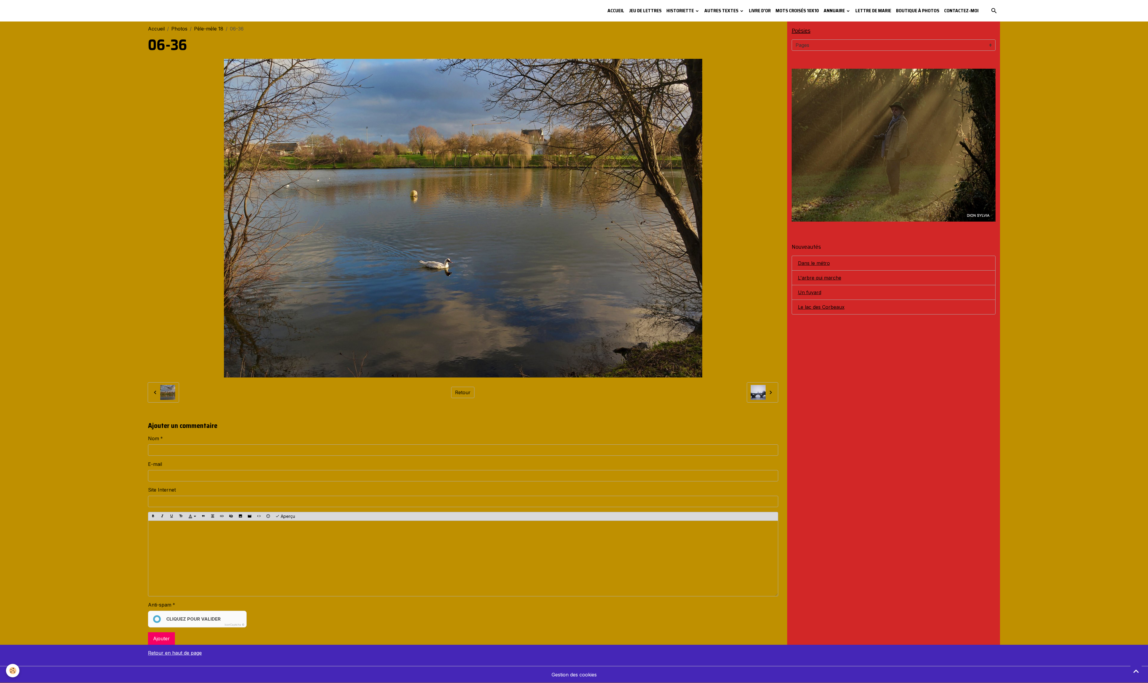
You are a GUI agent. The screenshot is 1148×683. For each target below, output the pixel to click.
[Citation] (203, 516)
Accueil (615, 10)
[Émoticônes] (268, 516)
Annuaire (835, 10)
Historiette (680, 10)
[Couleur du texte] (192, 516)
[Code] (259, 516)
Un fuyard (809, 292)
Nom (153, 438)
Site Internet (162, 490)
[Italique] (162, 516)
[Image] (240, 516)
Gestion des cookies (574, 675)
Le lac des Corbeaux (821, 307)
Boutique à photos (917, 10)
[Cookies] (12, 670)
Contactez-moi (961, 10)
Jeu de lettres (645, 10)
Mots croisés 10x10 (797, 10)
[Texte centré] (212, 516)
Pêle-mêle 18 (208, 29)
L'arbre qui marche (819, 278)
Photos (179, 29)
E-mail (155, 464)
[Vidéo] (249, 516)
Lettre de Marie (873, 10)
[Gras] (153, 516)
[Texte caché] (231, 516)
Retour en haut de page (175, 653)
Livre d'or (760, 10)
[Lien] (222, 516)
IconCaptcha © (235, 624)
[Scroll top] (1136, 671)
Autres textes (721, 10)
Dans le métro (814, 263)
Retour (463, 392)
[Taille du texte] (181, 516)
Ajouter (161, 638)
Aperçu (287, 516)
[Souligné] (171, 516)
